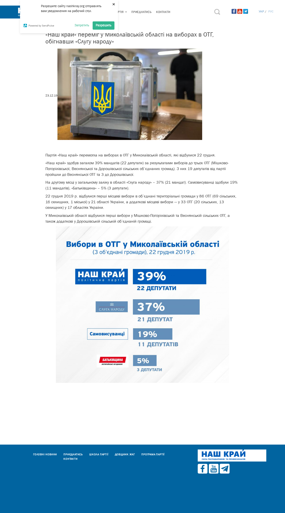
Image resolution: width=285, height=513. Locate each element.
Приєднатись (141, 12)
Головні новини (45, 454)
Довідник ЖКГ (125, 454)
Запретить (82, 25)
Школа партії (98, 454)
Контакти (163, 12)
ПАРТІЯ (119, 12)
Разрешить (103, 25)
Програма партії (153, 454)
